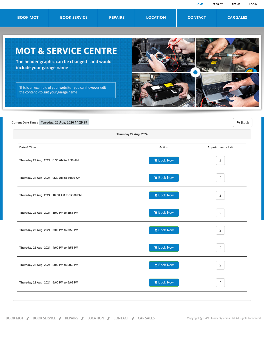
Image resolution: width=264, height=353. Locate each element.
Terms (236, 4)
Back (244, 122)
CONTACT (197, 17)
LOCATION (156, 17)
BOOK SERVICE (73, 17)
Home (199, 4)
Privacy (217, 4)
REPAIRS (117, 17)
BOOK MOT (27, 17)
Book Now (165, 160)
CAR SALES (237, 17)
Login (253, 4)
